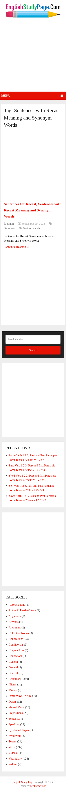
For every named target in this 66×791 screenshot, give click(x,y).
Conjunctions (16, 650)
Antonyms (15, 627)
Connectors (15, 656)
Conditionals (16, 644)
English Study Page (23, 782)
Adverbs (14, 621)
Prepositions (16, 713)
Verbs (12, 747)
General (13, 661)
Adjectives (15, 616)
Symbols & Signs (19, 730)
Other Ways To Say (20, 695)
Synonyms (15, 735)
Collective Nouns (19, 633)
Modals (13, 690)
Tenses (12, 741)
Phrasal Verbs (16, 707)
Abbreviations (17, 604)
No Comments (31, 228)
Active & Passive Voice (22, 610)
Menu (5, 95)
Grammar (9, 228)
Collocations (16, 638)
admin (10, 223)
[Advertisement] (33, 57)
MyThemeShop (38, 786)
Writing (13, 764)
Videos (13, 752)
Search (33, 350)
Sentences (14, 718)
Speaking (14, 724)
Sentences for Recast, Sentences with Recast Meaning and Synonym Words (32, 210)
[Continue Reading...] (16, 246)
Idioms (12, 684)
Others (12, 701)
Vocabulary (15, 758)
